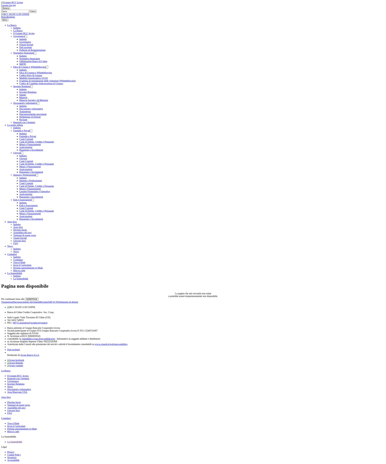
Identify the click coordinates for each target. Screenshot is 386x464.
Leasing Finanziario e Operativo (34, 191)
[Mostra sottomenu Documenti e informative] (38, 103)
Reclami (23, 119)
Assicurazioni (25, 147)
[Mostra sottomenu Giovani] (22, 153)
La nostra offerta (15, 125)
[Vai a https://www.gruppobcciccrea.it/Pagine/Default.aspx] (12, 2)
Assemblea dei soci (22, 232)
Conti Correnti (26, 139)
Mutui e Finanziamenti (30, 144)
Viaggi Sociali (20, 238)
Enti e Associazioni (22, 199)
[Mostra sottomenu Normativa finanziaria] (35, 53)
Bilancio (23, 97)
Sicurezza (11, 457)
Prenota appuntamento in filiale (28, 268)
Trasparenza (25, 111)
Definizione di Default (30, 117)
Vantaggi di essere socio (24, 235)
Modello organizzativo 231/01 (33, 78)
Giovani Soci (19, 240)
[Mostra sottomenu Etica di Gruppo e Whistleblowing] (47, 67)
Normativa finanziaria (23, 53)
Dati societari (25, 47)
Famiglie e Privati (21, 130)
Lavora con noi (8, 5)
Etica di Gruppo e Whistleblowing (29, 67)
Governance (19, 36)
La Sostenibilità (14, 273)
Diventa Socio (20, 230)
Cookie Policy (14, 454)
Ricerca (5, 8)
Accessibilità (13, 460)
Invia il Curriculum (22, 265)
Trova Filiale (19, 262)
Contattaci (12, 254)
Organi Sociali (26, 44)
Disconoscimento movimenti (32, 114)
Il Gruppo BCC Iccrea (24, 33)
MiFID (22, 64)
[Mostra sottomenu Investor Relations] (31, 86)
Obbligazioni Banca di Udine (33, 61)
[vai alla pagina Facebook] (15, 360)
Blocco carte (19, 270)
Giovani (17, 153)
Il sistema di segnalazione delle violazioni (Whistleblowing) (47, 81)
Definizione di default (67, 302)
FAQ (15, 243)
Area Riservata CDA (17, 392)
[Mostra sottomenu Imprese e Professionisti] (37, 175)
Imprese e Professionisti (24, 175)
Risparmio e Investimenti (31, 150)
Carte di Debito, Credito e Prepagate (36, 142)
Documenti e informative (25, 103)
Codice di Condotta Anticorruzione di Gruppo (41, 83)
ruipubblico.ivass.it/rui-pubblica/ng (38, 338)
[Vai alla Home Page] (15, 14)
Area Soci (12, 221)
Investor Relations (21, 86)
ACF (54, 302)
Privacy (10, 452)
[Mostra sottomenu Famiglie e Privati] (31, 130)
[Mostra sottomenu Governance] (26, 36)
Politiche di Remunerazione (32, 50)
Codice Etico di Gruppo (30, 75)
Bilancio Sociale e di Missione (33, 100)
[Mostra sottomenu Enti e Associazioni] (33, 200)
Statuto (22, 95)
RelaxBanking (8, 17)
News (10, 246)
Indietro (17, 28)
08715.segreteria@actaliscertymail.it (30, 323)
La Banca (11, 25)
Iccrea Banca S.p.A (30, 355)
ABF (50, 302)
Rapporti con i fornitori (24, 122)
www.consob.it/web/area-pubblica (111, 344)
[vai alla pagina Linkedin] (15, 363)
